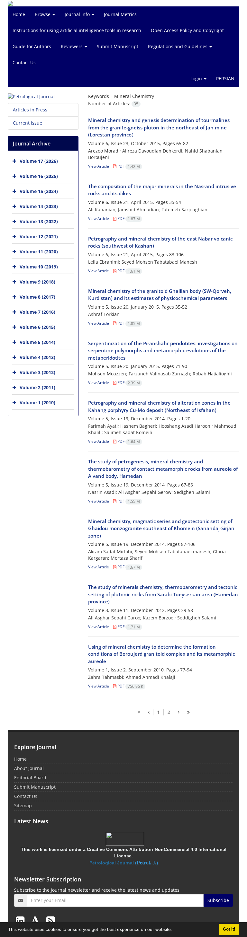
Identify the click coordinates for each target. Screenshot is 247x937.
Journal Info (78, 14)
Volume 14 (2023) (39, 206)
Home (19, 14)
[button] (174, 930)
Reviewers (72, 46)
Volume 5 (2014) (37, 342)
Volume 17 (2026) (39, 161)
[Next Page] (178, 712)
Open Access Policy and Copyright (187, 30)
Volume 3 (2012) (37, 372)
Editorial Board (30, 778)
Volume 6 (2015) (37, 327)
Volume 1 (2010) (37, 402)
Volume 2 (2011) (37, 387)
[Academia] (37, 920)
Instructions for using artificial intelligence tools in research (77, 30)
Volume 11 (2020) (39, 252)
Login (196, 78)
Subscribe (218, 900)
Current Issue (27, 123)
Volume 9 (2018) (37, 282)
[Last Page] (188, 712)
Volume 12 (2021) (39, 236)
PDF (128, 166)
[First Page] (139, 712)
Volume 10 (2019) (39, 267)
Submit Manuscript (117, 46)
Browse (43, 14)
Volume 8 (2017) (37, 297)
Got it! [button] (229, 929)
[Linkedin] (21, 920)
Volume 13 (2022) (39, 221)
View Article (98, 166)
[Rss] (51, 920)
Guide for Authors (32, 46)
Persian (225, 78)
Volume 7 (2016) (37, 312)
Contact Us (24, 62)
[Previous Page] (148, 712)
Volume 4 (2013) (37, 357)
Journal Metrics (120, 14)
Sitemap (23, 805)
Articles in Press (30, 110)
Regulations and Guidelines (178, 46)
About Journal (29, 768)
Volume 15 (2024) (39, 191)
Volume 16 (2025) (39, 176)
